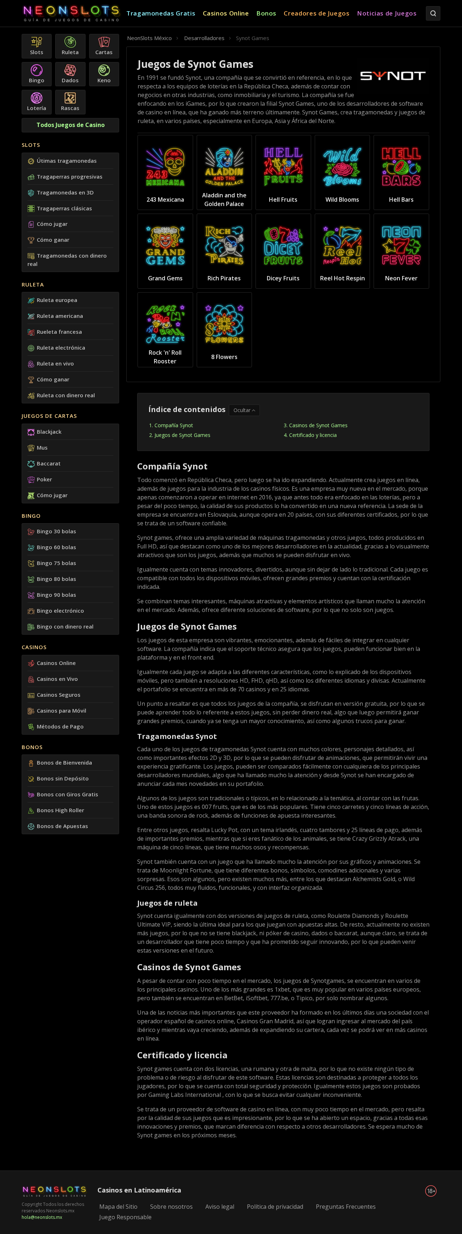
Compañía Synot (173, 425)
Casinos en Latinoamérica (139, 1190)
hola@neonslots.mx (42, 1217)
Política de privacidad (275, 1207)
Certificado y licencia (313, 435)
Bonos (32, 747)
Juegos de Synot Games (182, 435)
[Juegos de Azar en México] (74, 13)
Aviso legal (219, 1207)
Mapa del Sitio (118, 1207)
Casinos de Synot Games (318, 425)
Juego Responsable (125, 1217)
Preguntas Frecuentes (346, 1207)
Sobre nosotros (171, 1207)
